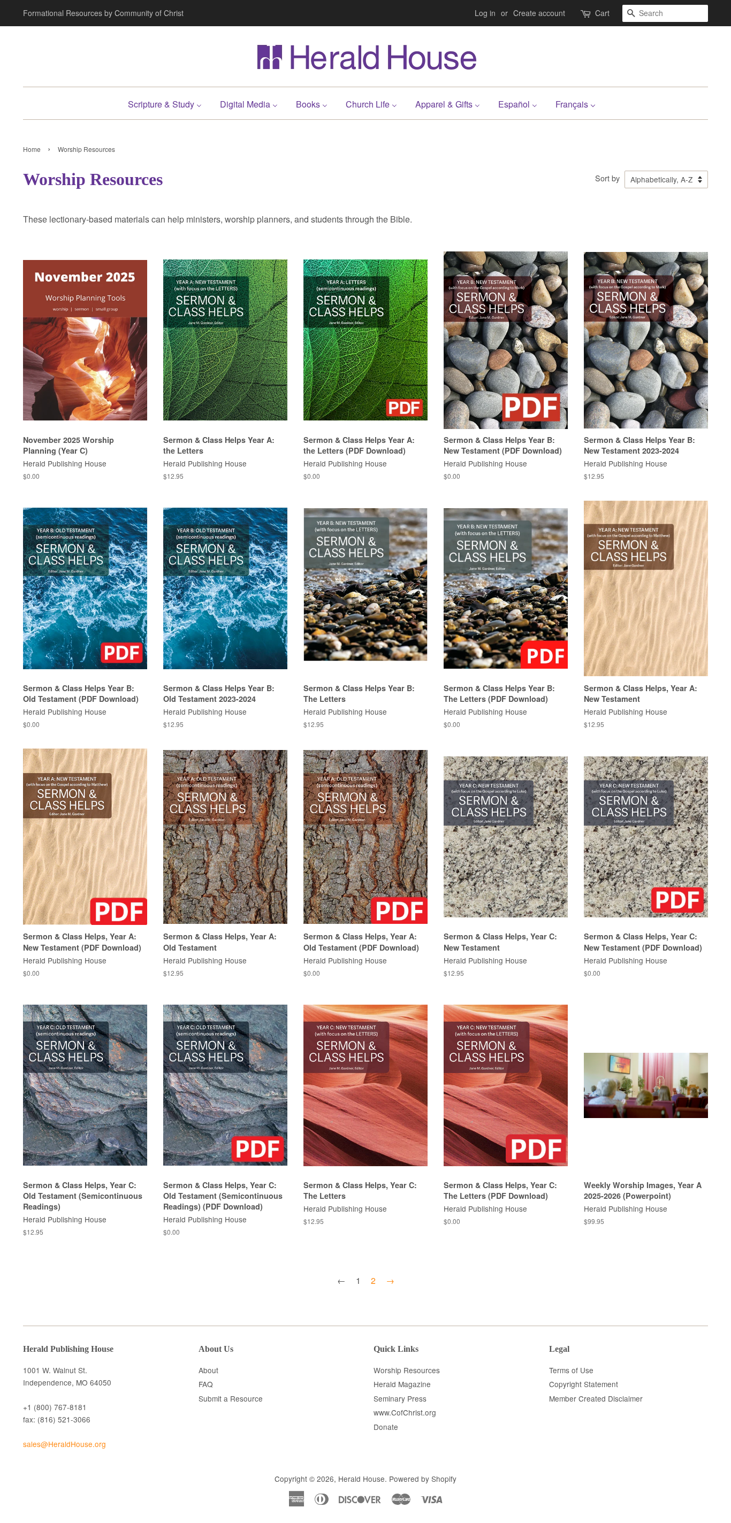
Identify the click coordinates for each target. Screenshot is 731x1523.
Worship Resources (407, 1370)
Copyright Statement (583, 1384)
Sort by (607, 177)
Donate (386, 1426)
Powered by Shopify (422, 1478)
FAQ (206, 1384)
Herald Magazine (402, 1384)
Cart (602, 12)
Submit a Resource (231, 1398)
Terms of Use (571, 1370)
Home (32, 149)
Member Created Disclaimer (596, 1398)
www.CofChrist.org (405, 1412)
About (208, 1370)
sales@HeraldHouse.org (64, 1443)
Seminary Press (400, 1398)
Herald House (361, 1478)
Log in (485, 12)
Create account (539, 12)
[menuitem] (169, 103)
